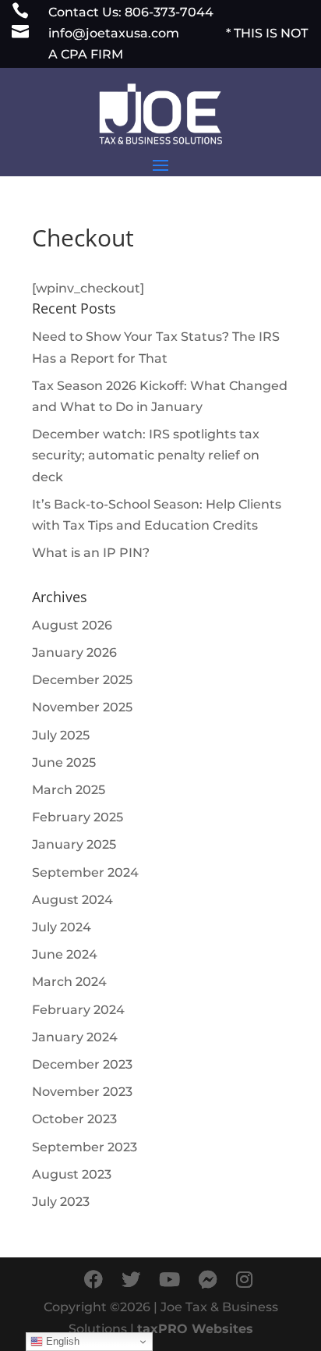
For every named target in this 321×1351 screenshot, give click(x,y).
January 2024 (75, 1037)
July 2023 (61, 1201)
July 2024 (61, 927)
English (61, 1341)
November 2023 (82, 1091)
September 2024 (85, 872)
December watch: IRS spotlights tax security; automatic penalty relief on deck (145, 455)
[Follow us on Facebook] (93, 1279)
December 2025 (82, 679)
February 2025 (77, 817)
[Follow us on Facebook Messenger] (208, 1279)
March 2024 (69, 981)
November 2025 (82, 707)
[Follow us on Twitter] (131, 1279)
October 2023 (74, 1119)
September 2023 (84, 1147)
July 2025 (61, 735)
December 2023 (82, 1064)
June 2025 (64, 762)
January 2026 (74, 652)
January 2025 (74, 844)
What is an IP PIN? (91, 552)
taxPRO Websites (195, 1328)
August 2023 (71, 1174)
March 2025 (68, 789)
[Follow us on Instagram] (244, 1279)
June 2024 (64, 954)
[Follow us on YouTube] (169, 1279)
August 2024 (72, 899)
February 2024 (78, 1009)
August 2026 (72, 625)
